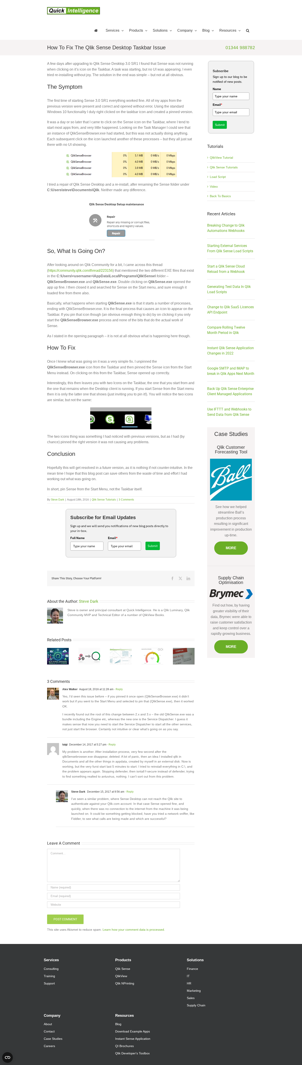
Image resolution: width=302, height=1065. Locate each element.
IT (188, 976)
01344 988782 (240, 47)
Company (52, 1015)
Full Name (77, 538)
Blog (118, 1024)
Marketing (194, 990)
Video (214, 186)
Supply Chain (196, 1005)
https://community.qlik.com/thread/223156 (80, 270)
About (48, 1024)
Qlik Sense (122, 969)
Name (217, 89)
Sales (191, 998)
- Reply (118, 689)
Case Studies (53, 1038)
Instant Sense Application (132, 1038)
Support (49, 983)
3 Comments (126, 499)
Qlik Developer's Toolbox (132, 1053)
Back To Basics (220, 196)
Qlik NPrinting (124, 983)
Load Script (218, 177)
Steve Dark (57, 499)
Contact (49, 1031)
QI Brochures (124, 1046)
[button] (247, 30)
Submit (153, 546)
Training (49, 976)
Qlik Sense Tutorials (104, 499)
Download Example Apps (132, 1031)
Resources (124, 1015)
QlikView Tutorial (221, 157)
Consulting (51, 969)
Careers (49, 1046)
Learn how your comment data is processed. (134, 929)
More (231, 548)
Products (123, 960)
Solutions (195, 960)
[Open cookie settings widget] (7, 1057)
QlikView (121, 976)
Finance (192, 969)
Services (51, 960)
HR (189, 983)
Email (113, 538)
